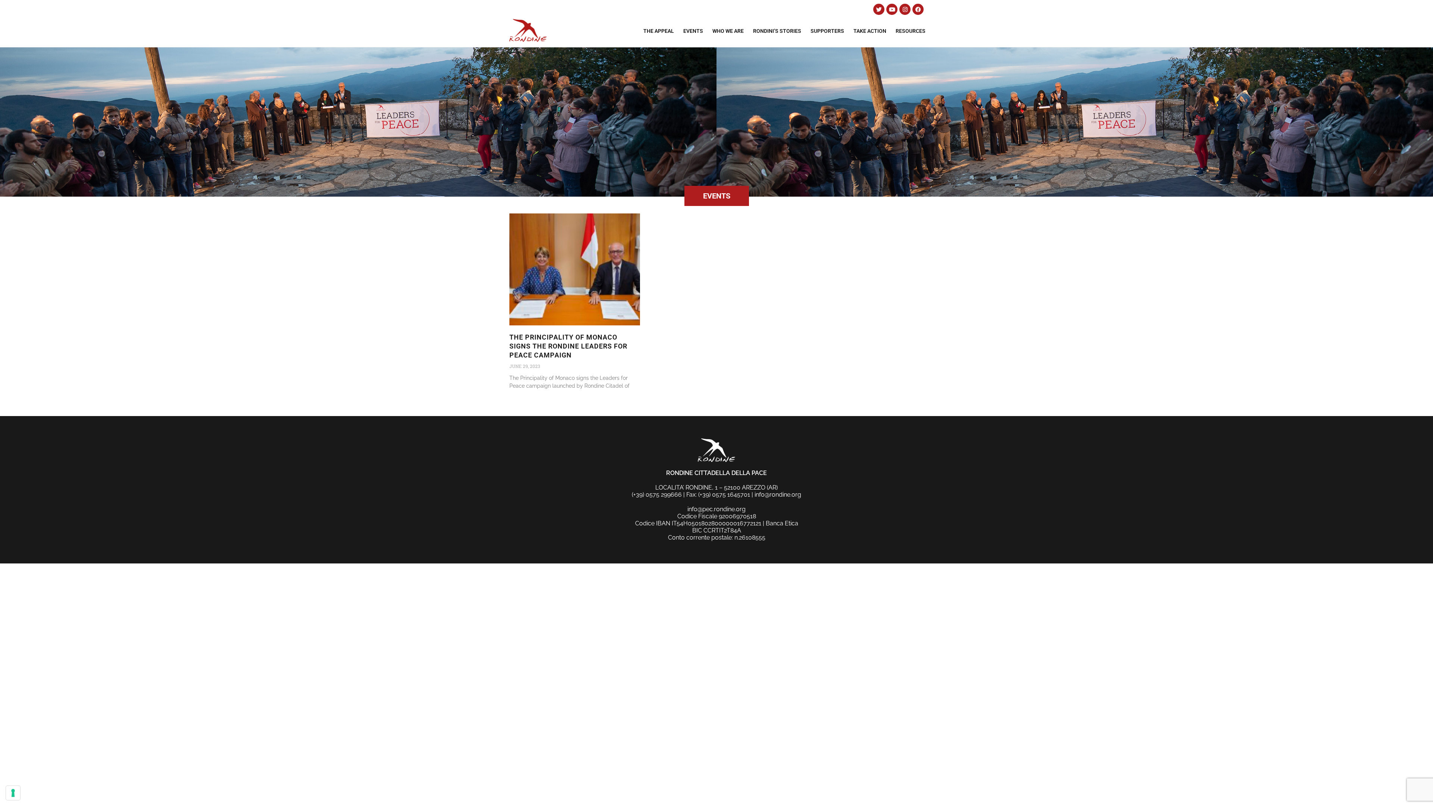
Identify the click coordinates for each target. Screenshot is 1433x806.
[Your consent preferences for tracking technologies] (13, 793)
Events (693, 31)
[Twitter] (878, 9)
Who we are (728, 31)
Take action (869, 31)
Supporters (827, 31)
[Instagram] (905, 9)
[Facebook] (918, 9)
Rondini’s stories (777, 31)
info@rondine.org (778, 494)
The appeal (658, 31)
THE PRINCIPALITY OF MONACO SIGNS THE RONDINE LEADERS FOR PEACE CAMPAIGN (568, 346)
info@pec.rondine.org (716, 509)
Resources (910, 31)
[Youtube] (891, 9)
